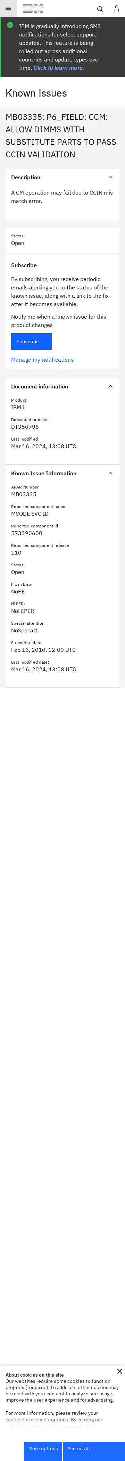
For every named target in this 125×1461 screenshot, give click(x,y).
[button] (119, 1371)
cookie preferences (27, 1420)
